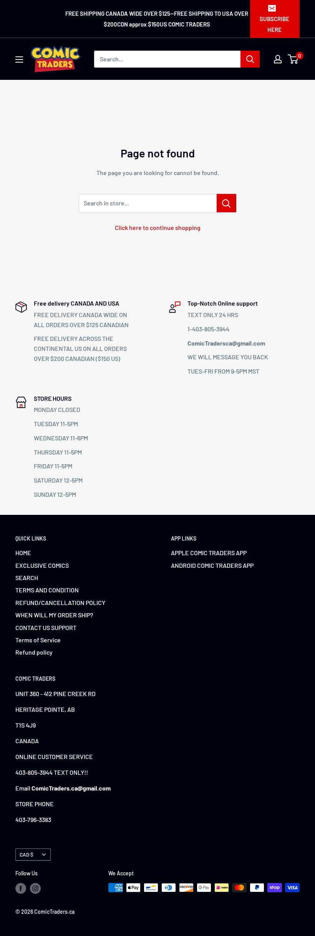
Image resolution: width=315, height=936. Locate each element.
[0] (293, 59)
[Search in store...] (226, 203)
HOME (23, 552)
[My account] (278, 59)
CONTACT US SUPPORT (45, 627)
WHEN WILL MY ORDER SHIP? (54, 614)
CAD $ (26, 854)
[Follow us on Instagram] (35, 888)
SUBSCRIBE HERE (274, 24)
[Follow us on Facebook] (20, 888)
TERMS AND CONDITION (47, 590)
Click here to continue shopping (158, 227)
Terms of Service (38, 639)
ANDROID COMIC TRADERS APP (212, 565)
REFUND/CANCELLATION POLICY (60, 602)
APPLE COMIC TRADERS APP (209, 552)
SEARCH (26, 577)
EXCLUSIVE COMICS (42, 565)
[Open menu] (19, 59)
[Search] (250, 59)
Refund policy (34, 652)
